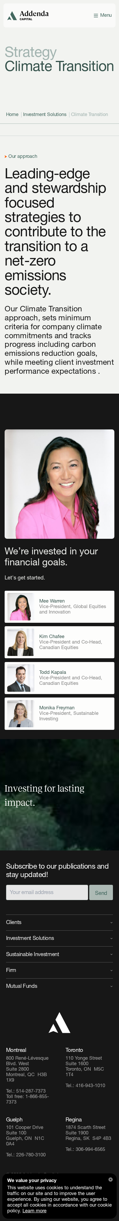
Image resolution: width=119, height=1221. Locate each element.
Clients (13, 922)
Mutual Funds (21, 986)
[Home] (59, 1022)
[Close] (110, 1179)
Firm (11, 970)
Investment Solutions (44, 114)
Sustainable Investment (32, 954)
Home (12, 114)
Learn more (35, 1210)
